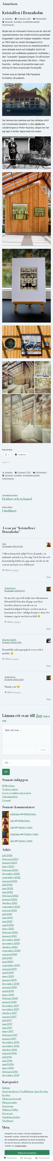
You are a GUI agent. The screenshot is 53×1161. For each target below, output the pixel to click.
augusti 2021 (9, 910)
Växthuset (7, 1121)
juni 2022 (7, 888)
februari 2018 (10, 998)
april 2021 (8, 925)
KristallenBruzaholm (31, 22)
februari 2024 (10, 859)
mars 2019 (8, 976)
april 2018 (8, 991)
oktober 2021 (9, 903)
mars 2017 (8, 1031)
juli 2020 (7, 958)
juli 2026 (7, 855)
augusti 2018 (9, 987)
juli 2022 (7, 885)
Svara (49, 577)
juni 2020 (7, 961)
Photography (41, 19)
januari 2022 (9, 899)
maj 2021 (7, 921)
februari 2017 (10, 1035)
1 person (15, 570)
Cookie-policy (20, 1146)
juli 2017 (7, 1020)
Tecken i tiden (10, 789)
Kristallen (18, 22)
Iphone (6, 1088)
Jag (4, 544)
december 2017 (10, 1006)
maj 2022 (7, 892)
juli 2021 (7, 914)
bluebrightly (9, 640)
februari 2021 (10, 932)
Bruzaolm (9, 22)
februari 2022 (10, 896)
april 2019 (8, 972)
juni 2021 (7, 917)
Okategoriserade (11, 1099)
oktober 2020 (10, 947)
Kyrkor (6, 1095)
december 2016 (10, 1042)
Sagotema (7, 1106)
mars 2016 (8, 1068)
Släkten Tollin (10, 1110)
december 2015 (10, 1075)
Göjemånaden (10, 796)
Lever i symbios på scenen (16, 793)
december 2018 (10, 984)
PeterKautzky (8, 25)
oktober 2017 (9, 1013)
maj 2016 (7, 1060)
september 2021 (11, 906)
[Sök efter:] (26, 762)
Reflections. (8, 785)
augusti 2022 (9, 881)
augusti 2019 (9, 969)
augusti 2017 (9, 1017)
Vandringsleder (11, 1117)
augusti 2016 (9, 1053)
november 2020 (11, 943)
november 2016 (10, 1046)
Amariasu (9, 3)
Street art (7, 1113)
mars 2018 (8, 995)
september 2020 (11, 950)
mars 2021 (8, 928)
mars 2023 (8, 866)
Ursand (6, 800)
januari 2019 (9, 980)
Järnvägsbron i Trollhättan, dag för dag (25, 1091)
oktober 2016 (9, 1050)
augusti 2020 (9, 954)
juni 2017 (7, 1024)
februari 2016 (10, 1071)
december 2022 (11, 874)
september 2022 (11, 877)
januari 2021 (9, 936)
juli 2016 (7, 1057)
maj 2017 (7, 1028)
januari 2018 (9, 1002)
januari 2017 (9, 1039)
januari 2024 (9, 863)
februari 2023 (10, 870)
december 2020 (11, 939)
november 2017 (10, 1009)
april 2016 (8, 1064)
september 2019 (11, 965)
